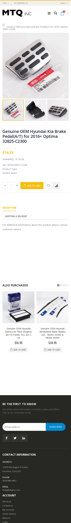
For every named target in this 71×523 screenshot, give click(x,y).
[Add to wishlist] (48, 185)
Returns (6, 486)
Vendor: (6, 172)
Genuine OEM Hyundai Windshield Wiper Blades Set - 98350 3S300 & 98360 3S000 (52, 333)
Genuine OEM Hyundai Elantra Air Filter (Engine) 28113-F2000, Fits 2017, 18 (18, 333)
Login (5, 490)
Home (3, 24)
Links (62, 3)
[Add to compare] (56, 185)
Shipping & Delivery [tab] (16, 216)
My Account (8, 478)
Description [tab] (9, 207)
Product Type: (9, 169)
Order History (9, 482)
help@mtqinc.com (11, 458)
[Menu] (49, 13)
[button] (58, 285)
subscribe (55, 395)
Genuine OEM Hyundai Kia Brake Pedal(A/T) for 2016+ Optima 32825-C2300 (34, 136)
